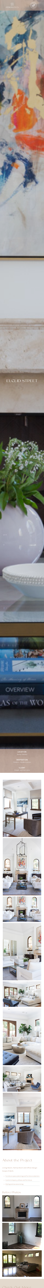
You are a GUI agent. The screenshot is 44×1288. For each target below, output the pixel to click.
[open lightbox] (22, 808)
